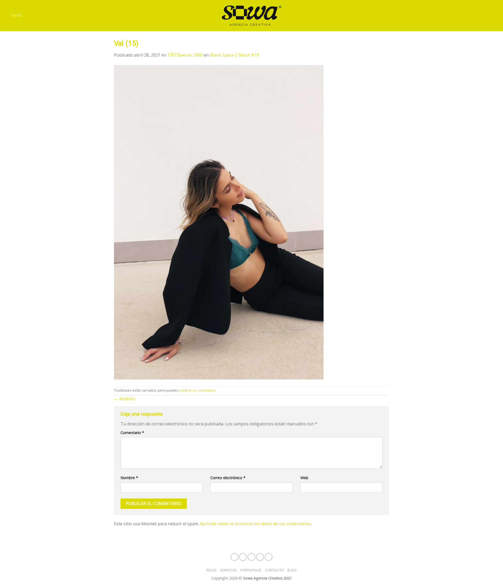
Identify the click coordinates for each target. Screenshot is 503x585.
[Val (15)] (219, 222)
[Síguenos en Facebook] (468, 15)
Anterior (125, 399)
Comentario (132, 432)
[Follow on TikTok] (482, 15)
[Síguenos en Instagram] (475, 15)
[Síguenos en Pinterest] (496, 15)
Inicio (211, 570)
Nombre (129, 477)
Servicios (228, 570)
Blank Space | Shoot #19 (234, 55)
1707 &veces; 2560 (185, 55)
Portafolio (250, 570)
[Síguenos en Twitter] (489, 15)
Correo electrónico (227, 477)
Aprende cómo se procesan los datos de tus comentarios (255, 524)
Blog (292, 570)
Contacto (274, 570)
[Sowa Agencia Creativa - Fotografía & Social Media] (251, 15)
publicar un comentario (197, 390)
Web (304, 477)
